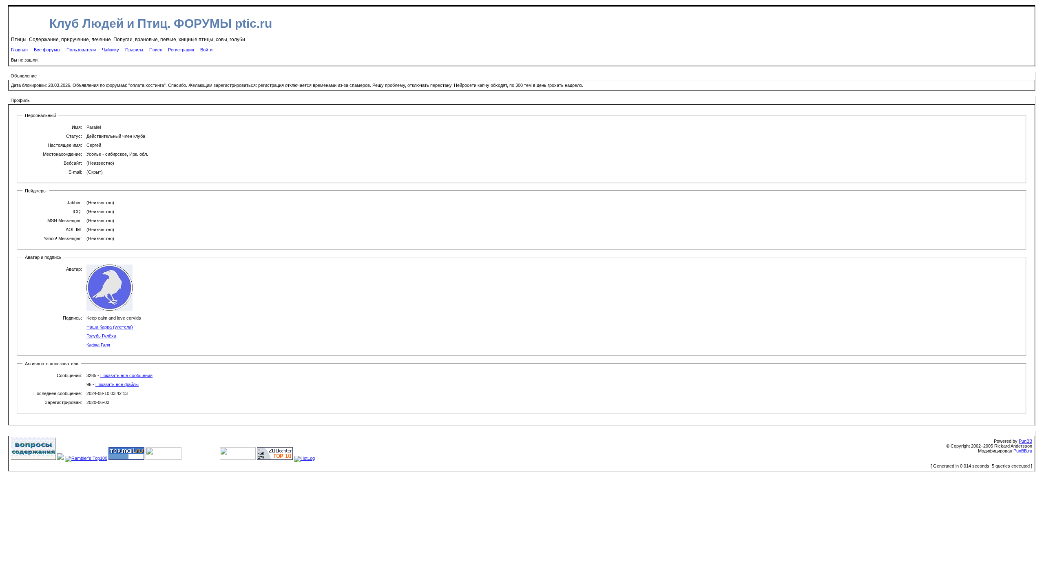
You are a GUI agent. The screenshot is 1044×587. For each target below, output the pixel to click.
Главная (19, 49)
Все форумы (47, 49)
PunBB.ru (1022, 450)
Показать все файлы (117, 384)
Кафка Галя (98, 344)
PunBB (1025, 441)
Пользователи (81, 49)
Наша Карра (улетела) (109, 326)
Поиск (155, 49)
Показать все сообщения (126, 375)
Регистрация (181, 49)
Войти (206, 49)
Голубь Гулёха (101, 335)
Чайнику (110, 49)
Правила (134, 49)
